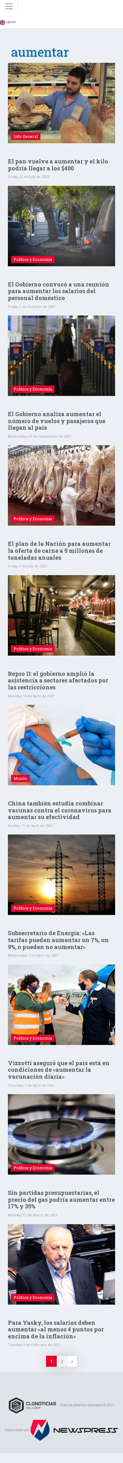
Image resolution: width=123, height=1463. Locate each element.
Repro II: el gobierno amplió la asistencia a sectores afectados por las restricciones (58, 680)
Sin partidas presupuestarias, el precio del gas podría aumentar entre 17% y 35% (61, 1199)
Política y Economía (33, 259)
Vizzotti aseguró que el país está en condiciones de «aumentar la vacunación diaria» (58, 1069)
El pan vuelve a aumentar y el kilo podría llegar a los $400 (58, 164)
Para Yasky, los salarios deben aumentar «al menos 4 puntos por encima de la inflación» (56, 1329)
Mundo (20, 778)
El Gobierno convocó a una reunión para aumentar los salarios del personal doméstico (58, 291)
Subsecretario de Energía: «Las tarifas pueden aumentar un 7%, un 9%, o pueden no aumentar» (58, 939)
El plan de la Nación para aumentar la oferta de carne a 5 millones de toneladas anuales (59, 550)
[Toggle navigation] (9, 6)
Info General (26, 136)
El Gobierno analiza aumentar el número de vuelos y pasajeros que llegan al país (56, 420)
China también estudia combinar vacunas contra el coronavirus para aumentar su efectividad (59, 810)
